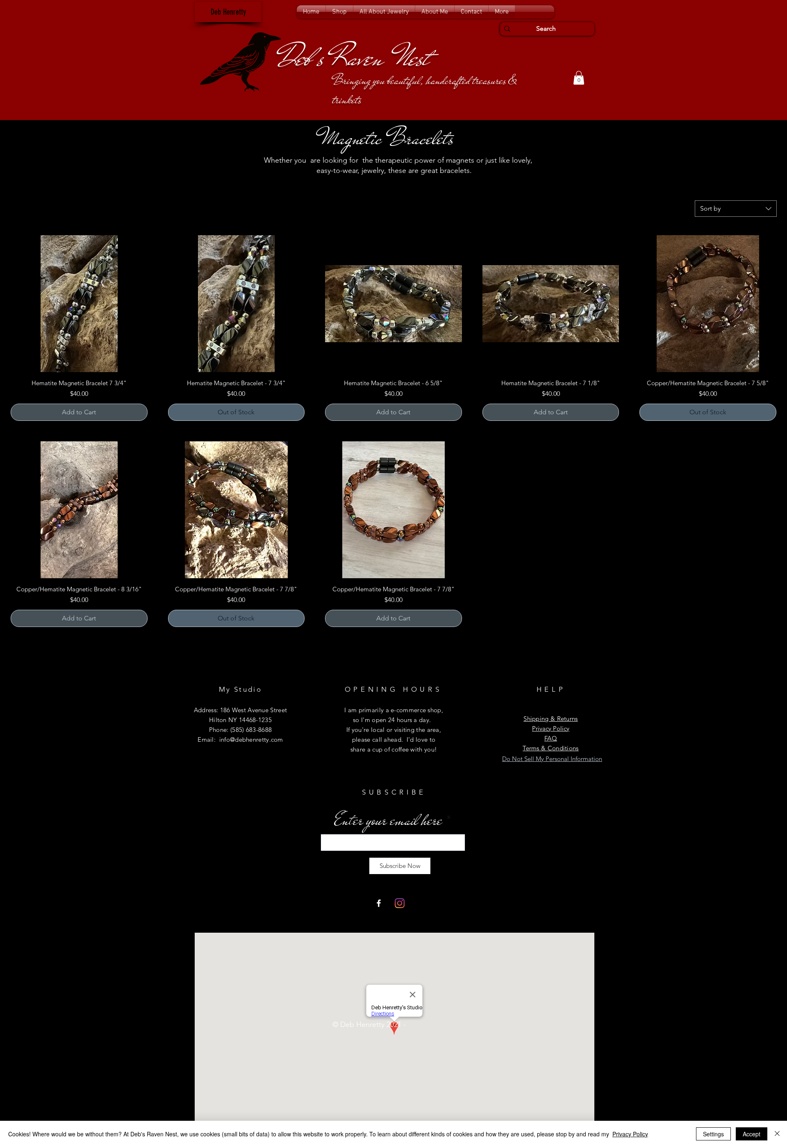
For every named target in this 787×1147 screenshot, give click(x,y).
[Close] (777, 1133)
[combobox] (736, 208)
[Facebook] (379, 903)
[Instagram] (400, 903)
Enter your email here (388, 820)
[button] (339, 11)
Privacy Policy (630, 1134)
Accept (751, 1134)
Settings (713, 1134)
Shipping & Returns (550, 718)
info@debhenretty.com (251, 739)
